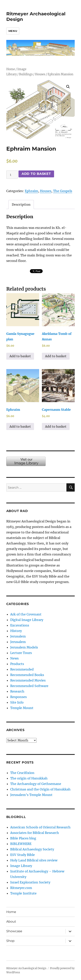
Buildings (26, 74)
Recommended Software (29, 686)
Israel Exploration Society (30, 882)
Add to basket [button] (20, 356)
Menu (12, 30)
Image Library (21, 866)
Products (17, 664)
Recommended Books (27, 675)
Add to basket (36, 174)
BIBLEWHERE (20, 844)
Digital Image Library (26, 620)
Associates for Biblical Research (34, 833)
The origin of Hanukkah (29, 778)
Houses (40, 74)
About (11, 921)
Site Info (17, 702)
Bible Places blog (23, 838)
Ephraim (31, 191)
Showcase (14, 931)
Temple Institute (23, 893)
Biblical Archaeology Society (32, 849)
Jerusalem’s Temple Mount (31, 795)
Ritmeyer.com (21, 888)
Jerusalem (18, 636)
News (14, 658)
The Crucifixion (22, 773)
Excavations (19, 625)
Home (10, 69)
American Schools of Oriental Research (40, 827)
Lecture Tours (21, 653)
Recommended (22, 669)
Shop (10, 941)
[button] (68, 86)
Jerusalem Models (24, 647)
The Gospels (62, 191)
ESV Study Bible (22, 855)
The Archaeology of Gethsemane (35, 784)
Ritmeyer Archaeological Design (26, 968)
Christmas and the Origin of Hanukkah (40, 789)
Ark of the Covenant (25, 614)
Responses (18, 697)
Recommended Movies (28, 680)
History (16, 631)
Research (17, 691)
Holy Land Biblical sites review (33, 860)
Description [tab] (21, 204)
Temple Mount (21, 708)
